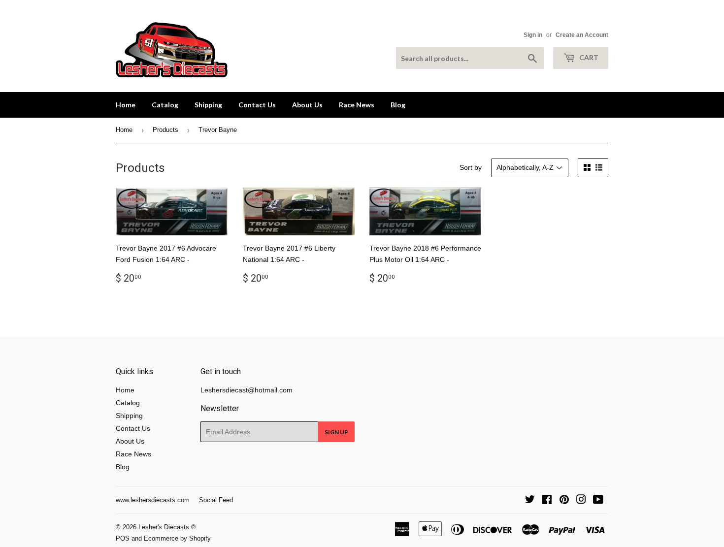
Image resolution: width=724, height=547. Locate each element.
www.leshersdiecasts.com (153, 500)
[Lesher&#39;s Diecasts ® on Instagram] (581, 501)
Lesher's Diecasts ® (167, 527)
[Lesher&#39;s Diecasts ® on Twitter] (530, 501)
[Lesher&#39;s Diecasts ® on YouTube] (598, 501)
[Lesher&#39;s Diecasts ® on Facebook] (547, 501)
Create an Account (582, 35)
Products (165, 129)
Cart (588, 57)
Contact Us (257, 104)
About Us (307, 104)
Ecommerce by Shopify (177, 538)
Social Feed (216, 500)
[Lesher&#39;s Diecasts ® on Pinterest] (564, 501)
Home (125, 104)
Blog (398, 104)
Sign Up (336, 432)
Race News (356, 104)
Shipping (208, 104)
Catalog (165, 104)
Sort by (471, 167)
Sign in (533, 35)
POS (123, 538)
